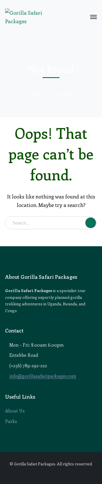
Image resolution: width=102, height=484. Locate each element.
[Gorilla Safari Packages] (24, 16)
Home (37, 93)
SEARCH (90, 222)
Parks (11, 421)
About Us (15, 411)
